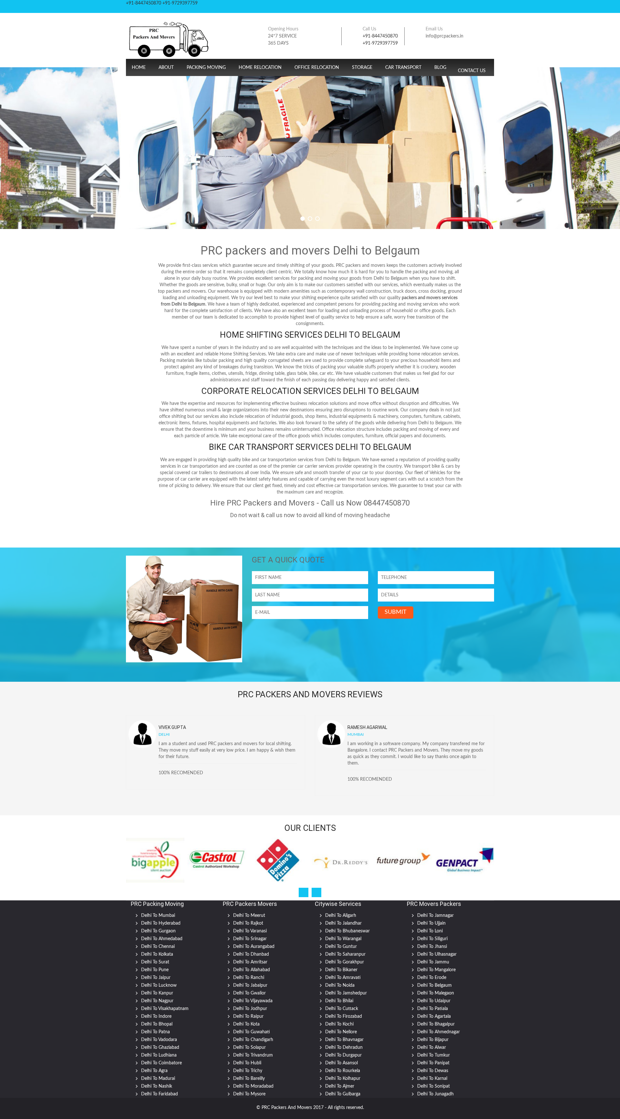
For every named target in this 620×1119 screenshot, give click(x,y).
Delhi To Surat (155, 962)
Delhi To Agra (154, 1071)
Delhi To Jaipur (155, 977)
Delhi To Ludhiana (159, 1055)
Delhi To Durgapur (343, 1055)
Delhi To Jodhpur (250, 1008)
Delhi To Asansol (341, 1063)
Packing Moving (206, 67)
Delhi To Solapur (249, 1047)
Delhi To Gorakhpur (344, 962)
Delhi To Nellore (341, 1032)
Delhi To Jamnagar (435, 915)
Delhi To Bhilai (339, 1001)
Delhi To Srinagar (250, 939)
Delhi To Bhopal (156, 1024)
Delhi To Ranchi (248, 977)
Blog (440, 67)
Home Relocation (260, 67)
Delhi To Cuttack (341, 1008)
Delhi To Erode (431, 977)
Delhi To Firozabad (343, 1016)
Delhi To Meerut (249, 915)
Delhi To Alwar (431, 1047)
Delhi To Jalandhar (343, 923)
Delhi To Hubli (247, 1063)
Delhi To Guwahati (251, 1032)
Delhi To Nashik (156, 1086)
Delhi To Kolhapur (342, 1078)
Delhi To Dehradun (344, 1047)
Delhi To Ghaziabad (160, 1047)
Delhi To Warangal (343, 939)
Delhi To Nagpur (157, 1001)
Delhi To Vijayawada (253, 1001)
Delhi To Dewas (432, 1071)
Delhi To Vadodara (159, 1040)
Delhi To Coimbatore (161, 1063)
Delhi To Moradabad (253, 1086)
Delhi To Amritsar (250, 962)
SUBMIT (396, 612)
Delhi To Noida (340, 985)
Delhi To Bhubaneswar (347, 931)
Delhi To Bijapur (433, 1040)
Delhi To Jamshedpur (346, 993)
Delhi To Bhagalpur (436, 1024)
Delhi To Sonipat (433, 1086)
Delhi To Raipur (248, 1016)
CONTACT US (472, 71)
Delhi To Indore (156, 1016)
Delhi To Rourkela (342, 1071)
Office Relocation (316, 67)
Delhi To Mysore (249, 1094)
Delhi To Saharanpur (345, 954)
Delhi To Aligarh (340, 915)
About (166, 67)
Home (139, 67)
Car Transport (403, 67)
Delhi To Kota (246, 1024)
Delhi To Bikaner (341, 970)
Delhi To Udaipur (433, 1001)
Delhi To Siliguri (432, 939)
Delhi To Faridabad (159, 1094)
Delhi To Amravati (343, 977)
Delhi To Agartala (434, 1016)
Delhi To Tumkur (433, 1055)
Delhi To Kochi (339, 1024)
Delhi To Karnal (432, 1078)
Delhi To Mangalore (436, 970)
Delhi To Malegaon (435, 993)
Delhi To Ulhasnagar (437, 954)
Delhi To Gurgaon (158, 931)
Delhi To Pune (155, 970)
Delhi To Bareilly (249, 1078)
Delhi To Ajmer (339, 1086)
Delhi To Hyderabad (161, 923)
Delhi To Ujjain (431, 923)
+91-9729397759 (380, 43)
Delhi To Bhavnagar (344, 1040)
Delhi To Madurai (158, 1078)
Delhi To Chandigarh (253, 1040)
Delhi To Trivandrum (253, 1055)
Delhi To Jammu (433, 962)
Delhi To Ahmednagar (438, 1032)
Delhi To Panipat (433, 1063)
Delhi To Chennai (158, 946)
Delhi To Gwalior (249, 993)
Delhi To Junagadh (435, 1094)
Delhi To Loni (430, 931)
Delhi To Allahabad (251, 970)
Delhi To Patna (155, 1032)
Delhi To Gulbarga (342, 1094)
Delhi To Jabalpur (250, 985)
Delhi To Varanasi (250, 931)
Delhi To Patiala (432, 1008)
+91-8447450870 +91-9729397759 (162, 3)
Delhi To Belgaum (434, 985)
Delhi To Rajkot (248, 923)
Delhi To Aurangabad (253, 946)
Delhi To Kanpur (157, 993)
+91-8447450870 (380, 36)
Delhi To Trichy (247, 1071)
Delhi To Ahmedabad (161, 939)
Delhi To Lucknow (159, 985)
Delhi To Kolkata (157, 954)
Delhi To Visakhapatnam (165, 1008)
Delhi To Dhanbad (251, 954)
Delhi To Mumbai (158, 915)
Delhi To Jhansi (432, 946)
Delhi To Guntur (341, 946)
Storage (362, 67)
